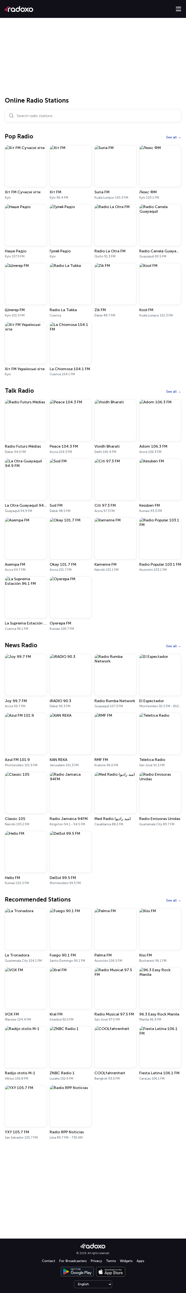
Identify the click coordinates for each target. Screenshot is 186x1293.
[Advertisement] (93, 59)
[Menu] (178, 9)
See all (171, 137)
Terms (111, 1261)
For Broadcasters (73, 1261)
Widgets (126, 1261)
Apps (140, 1261)
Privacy (96, 1261)
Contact (48, 1261)
